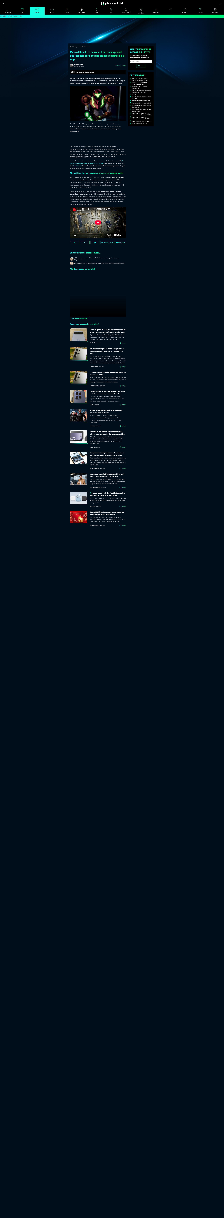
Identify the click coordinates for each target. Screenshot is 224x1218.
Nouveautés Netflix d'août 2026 (141, 101)
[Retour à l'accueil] (112, 3)
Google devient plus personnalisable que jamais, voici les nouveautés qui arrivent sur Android (107, 454)
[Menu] (3, 3)
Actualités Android (94, 468)
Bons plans (81, 12)
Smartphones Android (95, 487)
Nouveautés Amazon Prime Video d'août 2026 (141, 106)
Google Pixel (93, 343)
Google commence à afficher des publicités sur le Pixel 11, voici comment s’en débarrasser (107, 475)
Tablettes (92, 447)
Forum (200, 12)
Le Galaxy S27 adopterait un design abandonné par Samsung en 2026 (108, 373)
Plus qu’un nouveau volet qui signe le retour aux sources (97, 162)
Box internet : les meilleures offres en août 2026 (141, 110)
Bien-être (215, 12)
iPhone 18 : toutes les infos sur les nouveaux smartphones (141, 91)
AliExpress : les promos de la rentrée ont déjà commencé (140, 79)
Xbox (21, 16)
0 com (117, 66)
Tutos (96, 12)
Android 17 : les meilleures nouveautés (139, 87)
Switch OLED (77, 166)
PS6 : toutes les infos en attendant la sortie (141, 97)
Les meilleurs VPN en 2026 (139, 124)
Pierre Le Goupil (78, 64)
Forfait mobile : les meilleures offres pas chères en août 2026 (141, 118)
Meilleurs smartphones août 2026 (141, 121)
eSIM (140, 12)
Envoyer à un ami (108, 242)
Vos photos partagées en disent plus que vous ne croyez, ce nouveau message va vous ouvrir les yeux (107, 351)
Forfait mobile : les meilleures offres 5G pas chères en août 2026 (141, 114)
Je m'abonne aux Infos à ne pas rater (85, 72)
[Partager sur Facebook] (84, 242)
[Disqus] (98, 295)
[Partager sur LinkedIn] (95, 242)
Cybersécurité (126, 12)
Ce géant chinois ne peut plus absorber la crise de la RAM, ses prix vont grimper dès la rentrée (107, 392)
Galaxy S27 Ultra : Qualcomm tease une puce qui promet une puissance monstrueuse (107, 513)
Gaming (37, 12)
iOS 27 (134, 94)
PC (22, 12)
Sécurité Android (94, 367)
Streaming (155, 12)
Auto (52, 12)
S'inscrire (141, 66)
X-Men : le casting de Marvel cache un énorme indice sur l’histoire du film (106, 411)
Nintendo (10, 16)
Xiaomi (91, 405)
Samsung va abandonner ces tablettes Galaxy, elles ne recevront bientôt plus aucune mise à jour (107, 432)
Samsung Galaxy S (94, 386)
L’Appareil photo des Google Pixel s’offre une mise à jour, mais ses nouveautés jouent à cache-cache (108, 331)
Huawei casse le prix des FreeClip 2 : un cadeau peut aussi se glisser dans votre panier (107, 494)
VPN (111, 12)
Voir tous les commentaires (79, 318)
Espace (67, 12)
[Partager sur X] (74, 242)
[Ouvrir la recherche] (220, 3)
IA (170, 12)
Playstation (16, 16)
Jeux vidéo (81, 47)
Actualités (185, 12)
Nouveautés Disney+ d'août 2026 (141, 103)
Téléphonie (7, 12)
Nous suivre (121, 242)
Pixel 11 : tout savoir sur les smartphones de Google (139, 83)
